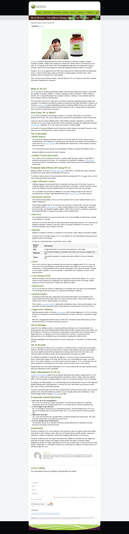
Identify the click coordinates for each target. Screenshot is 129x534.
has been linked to (51, 207)
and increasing (36, 125)
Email (34, 490)
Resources (81, 12)
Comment (35, 483)
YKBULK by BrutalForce (39, 375)
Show (40, 26)
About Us (73, 12)
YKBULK (55, 394)
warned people (42, 105)
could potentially (49, 143)
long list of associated (58, 171)
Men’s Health (47, 12)
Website (34, 493)
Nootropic (65, 12)
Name (34, 486)
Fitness (39, 12)
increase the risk (74, 193)
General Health (57, 12)
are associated (61, 312)
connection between (48, 304)
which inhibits (89, 160)
